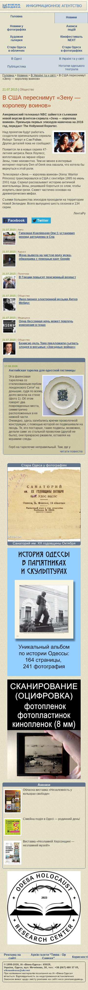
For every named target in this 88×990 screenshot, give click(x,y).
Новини (71, 17)
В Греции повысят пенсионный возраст (47, 277)
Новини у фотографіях (16, 27)
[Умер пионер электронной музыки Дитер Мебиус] (9, 304)
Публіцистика (16, 66)
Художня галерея (16, 38)
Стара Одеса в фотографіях (71, 49)
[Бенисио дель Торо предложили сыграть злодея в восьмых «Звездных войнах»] (9, 348)
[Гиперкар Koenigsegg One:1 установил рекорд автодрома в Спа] (9, 238)
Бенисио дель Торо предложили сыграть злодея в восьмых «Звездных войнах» (48, 345)
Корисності (80, 957)
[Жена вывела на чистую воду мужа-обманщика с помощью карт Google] (9, 260)
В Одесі (16, 58)
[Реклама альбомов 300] (44, 675)
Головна (16, 16)
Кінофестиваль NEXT (71, 38)
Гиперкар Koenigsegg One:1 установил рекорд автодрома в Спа (47, 235)
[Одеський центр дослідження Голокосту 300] (44, 943)
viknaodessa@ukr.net (17, 970)
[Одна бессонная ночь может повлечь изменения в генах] (9, 326)
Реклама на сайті (12, 956)
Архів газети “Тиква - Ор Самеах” (48, 956)
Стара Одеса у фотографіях (44, 465)
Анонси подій (71, 27)
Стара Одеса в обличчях (16, 49)
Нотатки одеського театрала (72, 67)
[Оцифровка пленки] (44, 778)
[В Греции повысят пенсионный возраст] (9, 282)
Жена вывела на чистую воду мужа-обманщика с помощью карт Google (45, 257)
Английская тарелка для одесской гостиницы (42, 370)
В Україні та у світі (71, 58)
